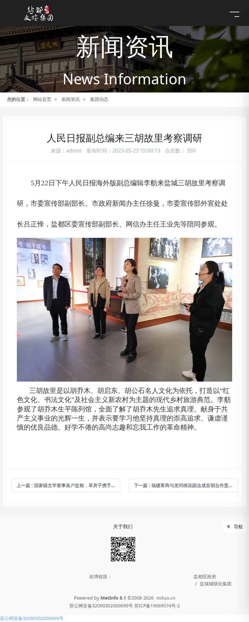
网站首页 (42, 99)
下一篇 (183, 485)
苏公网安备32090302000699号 (32, 618)
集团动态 (99, 99)
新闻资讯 (71, 99)
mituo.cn (165, 598)
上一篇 (68, 485)
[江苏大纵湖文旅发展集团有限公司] (39, 13)
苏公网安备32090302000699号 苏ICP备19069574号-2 (124, 606)
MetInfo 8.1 (113, 598)
